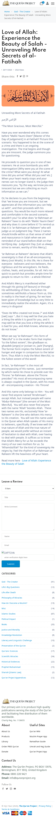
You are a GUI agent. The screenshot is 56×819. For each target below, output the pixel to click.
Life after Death (9, 592)
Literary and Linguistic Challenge (17, 640)
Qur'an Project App (38, 751)
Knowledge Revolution (12, 635)
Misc (4, 608)
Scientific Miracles (10, 656)
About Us (6, 731)
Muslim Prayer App (38, 736)
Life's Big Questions (11, 587)
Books (4, 624)
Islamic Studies (8, 613)
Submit (10, 564)
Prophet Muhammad (11, 667)
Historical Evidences (11, 661)
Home (7, 11)
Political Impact (9, 619)
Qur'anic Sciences (10, 651)
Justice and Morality (11, 629)
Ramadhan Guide (38, 741)
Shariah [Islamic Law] (11, 672)
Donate (5, 751)
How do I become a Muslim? (14, 603)
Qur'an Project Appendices (14, 677)
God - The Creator (22, 11)
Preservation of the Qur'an (14, 645)
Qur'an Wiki (35, 731)
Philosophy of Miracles (12, 597)
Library (5, 741)
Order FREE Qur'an (10, 746)
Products (6, 736)
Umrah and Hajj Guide (40, 746)
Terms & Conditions (10, 809)
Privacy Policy (45, 806)
